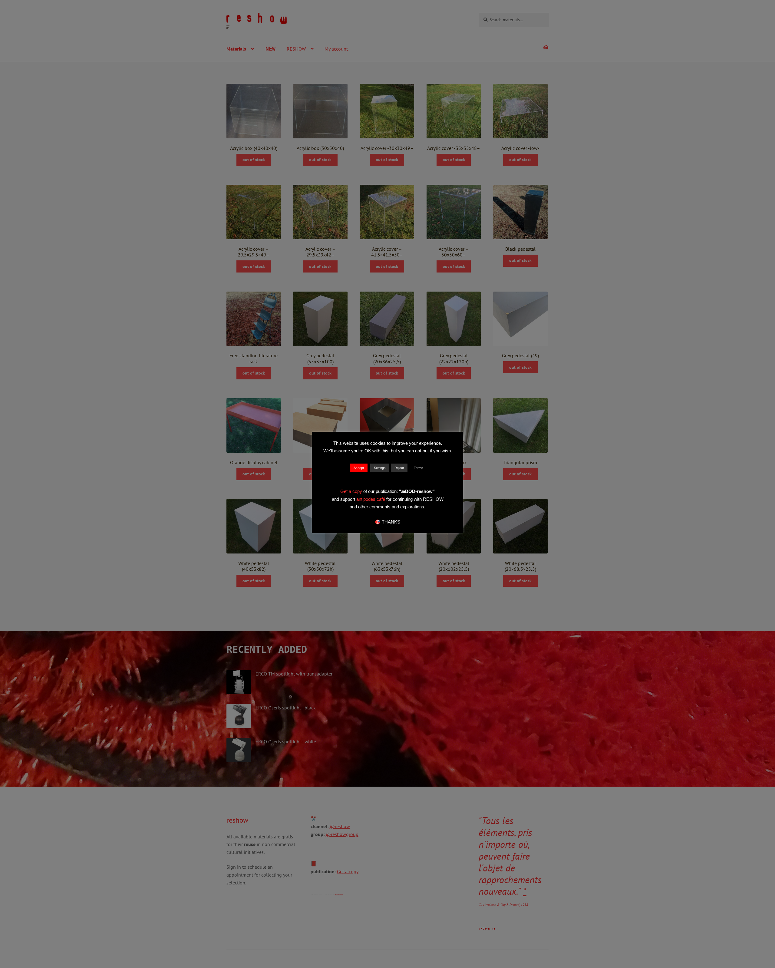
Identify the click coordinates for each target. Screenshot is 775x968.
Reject (399, 468)
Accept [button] (359, 468)
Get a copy (351, 491)
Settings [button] (380, 468)
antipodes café (371, 499)
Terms (418, 468)
